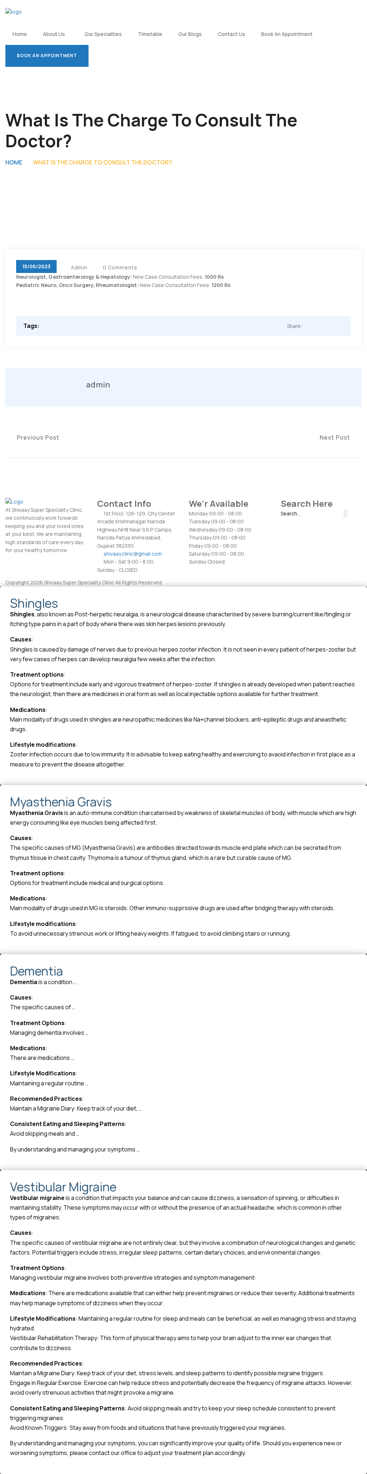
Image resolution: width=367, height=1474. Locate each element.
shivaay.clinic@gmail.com (133, 553)
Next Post (337, 437)
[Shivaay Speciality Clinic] (13, 11)
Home (20, 34)
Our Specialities (103, 34)
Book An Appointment (287, 34)
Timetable (150, 34)
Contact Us (231, 34)
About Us (54, 34)
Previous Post (36, 437)
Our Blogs (190, 34)
